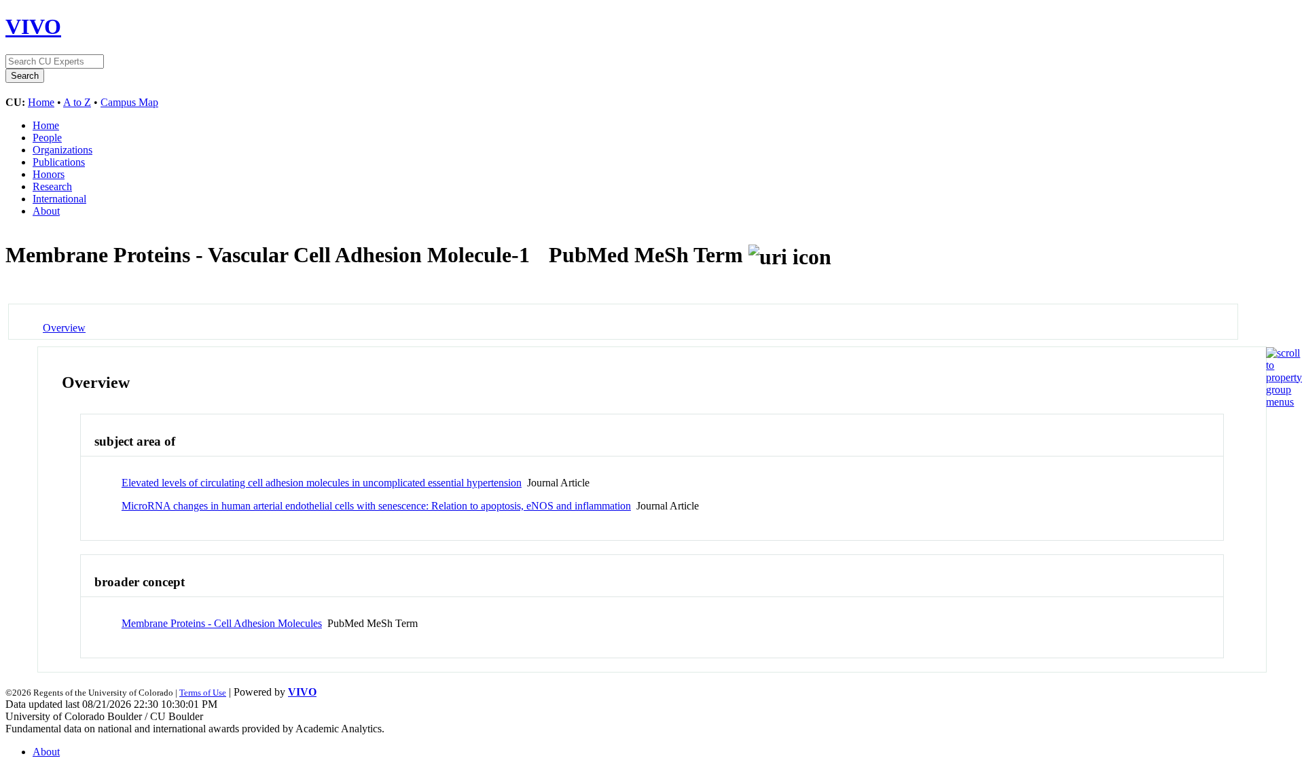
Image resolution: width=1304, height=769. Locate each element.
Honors (49, 174)
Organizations (62, 150)
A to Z (77, 102)
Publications (59, 162)
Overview (64, 328)
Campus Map (129, 102)
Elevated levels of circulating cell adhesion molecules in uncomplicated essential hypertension (322, 482)
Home (41, 102)
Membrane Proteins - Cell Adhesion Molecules (222, 623)
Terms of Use (202, 692)
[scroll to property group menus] (1284, 402)
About (46, 211)
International (59, 198)
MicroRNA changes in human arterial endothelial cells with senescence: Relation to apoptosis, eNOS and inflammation (376, 506)
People (47, 137)
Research (52, 186)
